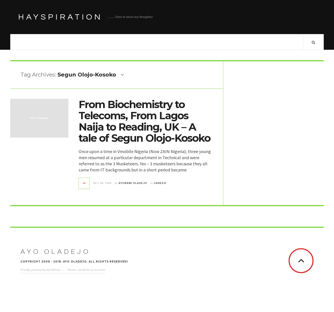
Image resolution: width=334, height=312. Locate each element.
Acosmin (99, 270)
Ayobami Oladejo (133, 183)
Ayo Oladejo (55, 251)
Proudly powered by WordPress (40, 270)
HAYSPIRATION (60, 17)
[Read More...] (84, 183)
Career (160, 183)
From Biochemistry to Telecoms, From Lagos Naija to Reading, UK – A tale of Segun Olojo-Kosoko (144, 121)
